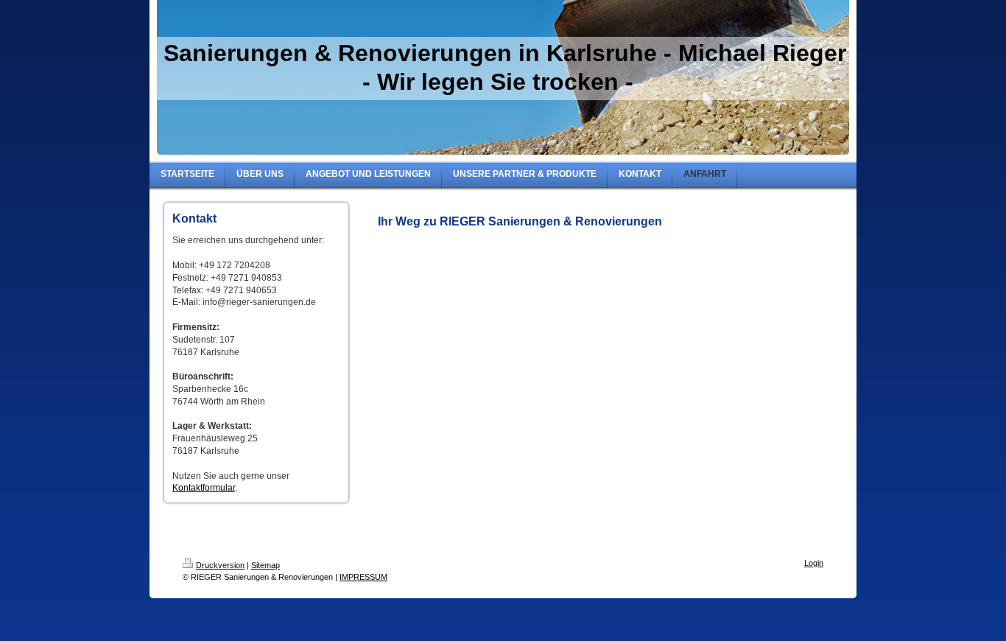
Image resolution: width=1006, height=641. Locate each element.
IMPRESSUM (363, 576)
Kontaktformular (203, 488)
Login (813, 562)
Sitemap (265, 565)
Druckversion (220, 565)
